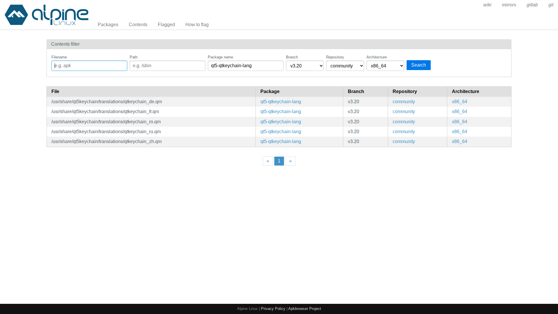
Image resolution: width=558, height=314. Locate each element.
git (550, 4)
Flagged (166, 24)
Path (133, 57)
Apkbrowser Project (304, 308)
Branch (292, 57)
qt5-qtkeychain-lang (280, 101)
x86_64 (459, 101)
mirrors (509, 4)
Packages (108, 24)
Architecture (376, 57)
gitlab (532, 4)
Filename (59, 57)
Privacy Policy (273, 308)
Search (418, 65)
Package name (220, 57)
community (404, 101)
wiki (487, 4)
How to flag (197, 24)
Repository (335, 57)
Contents (138, 24)
